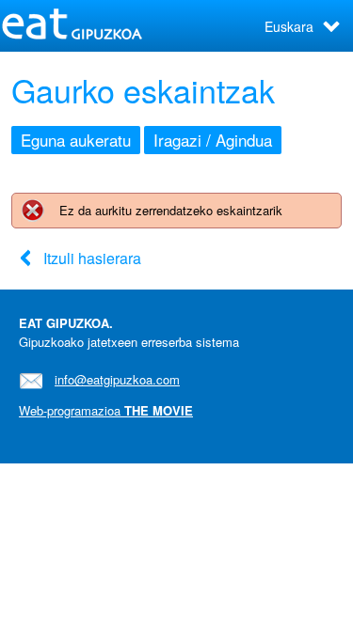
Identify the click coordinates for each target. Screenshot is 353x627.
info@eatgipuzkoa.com (117, 379)
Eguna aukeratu (76, 139)
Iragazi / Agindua (212, 139)
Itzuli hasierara (92, 258)
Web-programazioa (106, 410)
